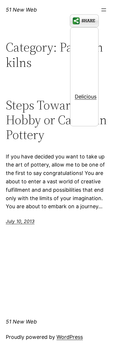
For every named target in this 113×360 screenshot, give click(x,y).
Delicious (85, 97)
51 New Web (21, 10)
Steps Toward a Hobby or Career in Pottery (56, 120)
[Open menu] (103, 9)
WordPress (70, 337)
